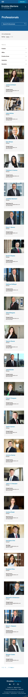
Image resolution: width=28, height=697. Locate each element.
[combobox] (14, 24)
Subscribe (22, 1)
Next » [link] (12, 667)
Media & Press (17, 687)
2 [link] (3, 667)
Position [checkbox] (7, 36)
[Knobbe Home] (14, 681)
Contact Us (10, 687)
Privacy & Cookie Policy (11, 689)
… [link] (7, 667)
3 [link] (5, 667)
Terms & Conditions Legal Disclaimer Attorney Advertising (14, 693)
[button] (25, 6)
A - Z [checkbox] (12, 36)
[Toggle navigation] (3, 1)
